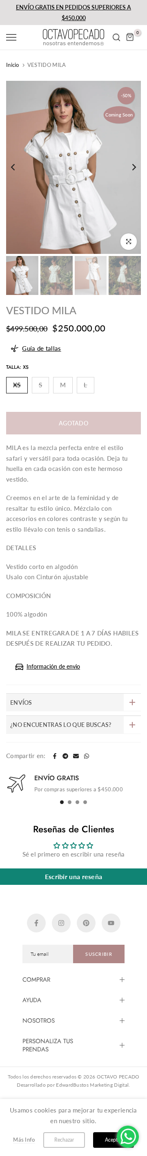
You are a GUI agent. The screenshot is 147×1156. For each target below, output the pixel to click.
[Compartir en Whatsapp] (86, 756)
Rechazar (64, 1140)
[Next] (128, 167)
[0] (130, 37)
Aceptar (113, 1140)
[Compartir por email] (76, 756)
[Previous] (18, 167)
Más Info (24, 1139)
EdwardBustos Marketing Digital (92, 1085)
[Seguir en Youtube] (111, 923)
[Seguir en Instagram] (61, 923)
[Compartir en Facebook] (54, 756)
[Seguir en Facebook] (36, 923)
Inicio (12, 65)
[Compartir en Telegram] (65, 756)
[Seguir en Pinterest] (86, 923)
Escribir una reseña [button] (73, 876)
